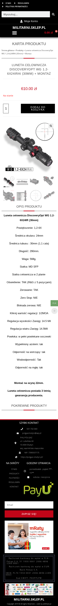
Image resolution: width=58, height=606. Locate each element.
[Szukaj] (53, 14)
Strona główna (8, 50)
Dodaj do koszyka (37, 108)
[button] (14, 32)
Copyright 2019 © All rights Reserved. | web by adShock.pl (29, 604)
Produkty (19, 50)
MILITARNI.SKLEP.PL (29, 27)
